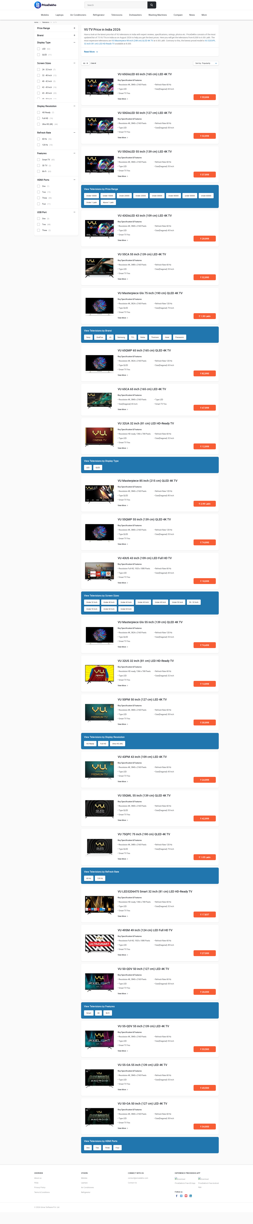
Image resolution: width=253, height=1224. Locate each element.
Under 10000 (91, 195)
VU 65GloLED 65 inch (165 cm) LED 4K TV (145, 74)
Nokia (142, 337)
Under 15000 (108, 195)
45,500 (204, 1087)
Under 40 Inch (109, 602)
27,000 (204, 953)
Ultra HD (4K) (117, 743)
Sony (88, 337)
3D (98, 1013)
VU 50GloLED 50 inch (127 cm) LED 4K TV (145, 113)
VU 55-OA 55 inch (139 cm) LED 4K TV (142, 1065)
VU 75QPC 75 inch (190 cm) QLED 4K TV (144, 834)
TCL (132, 337)
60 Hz (88, 878)
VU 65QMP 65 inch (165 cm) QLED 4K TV (144, 350)
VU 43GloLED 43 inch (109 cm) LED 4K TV (145, 215)
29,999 (204, 238)
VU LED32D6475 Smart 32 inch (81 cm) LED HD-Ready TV (155, 891)
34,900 (204, 1126)
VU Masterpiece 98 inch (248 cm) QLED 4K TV (132, 40)
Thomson (155, 337)
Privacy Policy (39, 1187)
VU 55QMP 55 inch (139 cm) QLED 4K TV (144, 519)
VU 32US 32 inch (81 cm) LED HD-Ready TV (146, 661)
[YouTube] (186, 1196)
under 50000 (190, 195)
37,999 (204, 174)
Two (97, 1147)
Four (117, 1147)
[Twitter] (181, 1196)
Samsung (121, 337)
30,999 (204, 722)
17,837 (204, 914)
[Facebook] (176, 1196)
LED (87, 467)
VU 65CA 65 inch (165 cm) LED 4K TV (142, 389)
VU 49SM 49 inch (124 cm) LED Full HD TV (145, 930)
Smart (88, 1013)
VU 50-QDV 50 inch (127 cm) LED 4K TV (143, 969)
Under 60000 (206, 195)
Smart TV (48, 159)
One (87, 1147)
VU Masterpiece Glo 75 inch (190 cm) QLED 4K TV (150, 293)
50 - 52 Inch (193, 602)
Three (107, 1147)
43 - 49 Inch (49, 93)
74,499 (204, 645)
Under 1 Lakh (91, 202)
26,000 (204, 991)
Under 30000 (157, 195)
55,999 (204, 97)
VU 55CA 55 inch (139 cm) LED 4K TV (142, 254)
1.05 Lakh (204, 857)
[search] (151, 4)
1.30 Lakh (204, 316)
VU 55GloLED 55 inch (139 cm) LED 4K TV (145, 151)
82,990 (204, 373)
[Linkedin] (190, 1196)
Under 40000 (173, 195)
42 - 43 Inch (49, 87)
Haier (167, 337)
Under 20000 (124, 195)
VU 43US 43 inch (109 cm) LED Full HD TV (145, 558)
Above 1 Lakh (108, 202)
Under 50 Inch (177, 602)
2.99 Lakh (204, 503)
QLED (98, 467)
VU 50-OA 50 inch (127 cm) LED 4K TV (142, 1103)
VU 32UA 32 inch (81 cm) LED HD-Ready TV (146, 423)
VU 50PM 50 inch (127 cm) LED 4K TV (142, 699)
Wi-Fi (108, 1013)
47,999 (204, 407)
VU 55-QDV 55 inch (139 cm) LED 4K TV (143, 1026)
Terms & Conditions (42, 1192)
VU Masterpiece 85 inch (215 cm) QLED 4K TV (147, 481)
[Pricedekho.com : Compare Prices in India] (47, 4)
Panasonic (179, 337)
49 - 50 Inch (49, 99)
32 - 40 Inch (49, 75)
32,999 (204, 135)
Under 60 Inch (109, 609)
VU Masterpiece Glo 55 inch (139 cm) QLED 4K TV (150, 622)
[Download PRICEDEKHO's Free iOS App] (185, 1181)
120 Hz (100, 878)
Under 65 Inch (126, 609)
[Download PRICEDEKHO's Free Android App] (208, 1183)
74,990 (204, 542)
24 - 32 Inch (48, 69)
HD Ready (90, 743)
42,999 (204, 818)
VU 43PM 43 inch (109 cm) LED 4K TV (142, 757)
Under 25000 (141, 195)
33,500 (204, 1049)
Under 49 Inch (160, 602)
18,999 (204, 581)
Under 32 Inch (91, 602)
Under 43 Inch (143, 602)
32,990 (204, 277)
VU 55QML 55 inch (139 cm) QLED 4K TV (144, 795)
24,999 (204, 779)
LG (110, 337)
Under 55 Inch (91, 609)
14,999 (204, 683)
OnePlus (99, 337)
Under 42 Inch (126, 602)
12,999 (204, 446)
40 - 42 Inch (48, 81)
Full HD (103, 743)
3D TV (46, 165)
